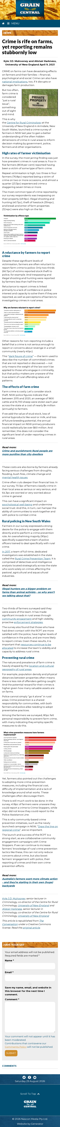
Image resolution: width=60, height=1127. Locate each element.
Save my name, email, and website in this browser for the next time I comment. (28, 991)
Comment (12, 999)
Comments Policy (16, 1046)
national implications (14, 81)
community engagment (17, 618)
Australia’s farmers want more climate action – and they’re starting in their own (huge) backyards (29, 882)
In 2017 (6, 551)
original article (31, 927)
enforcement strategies (28, 622)
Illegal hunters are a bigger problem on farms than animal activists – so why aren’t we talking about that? (28, 592)
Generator (37, 1123)
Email (9, 972)
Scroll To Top (28, 1093)
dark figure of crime (21, 356)
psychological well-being (17, 504)
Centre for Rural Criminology (24, 122)
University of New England (33, 905)
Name (9, 960)
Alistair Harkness (12, 909)
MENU (15, 23)
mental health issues (15, 477)
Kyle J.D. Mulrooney (13, 898)
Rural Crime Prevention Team (33, 558)
